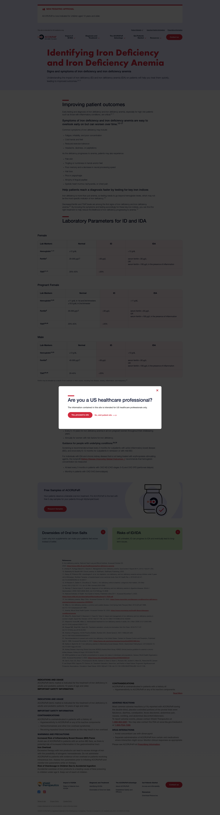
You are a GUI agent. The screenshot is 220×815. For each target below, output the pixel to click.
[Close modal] (157, 390)
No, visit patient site (103, 415)
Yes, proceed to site (80, 415)
